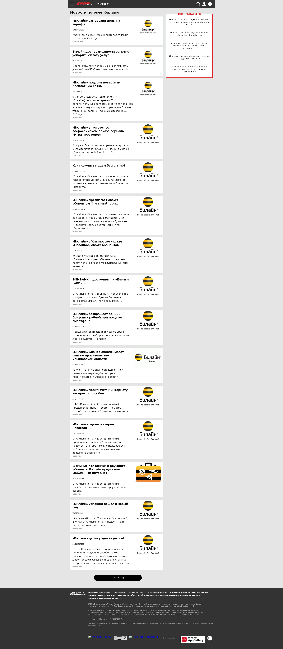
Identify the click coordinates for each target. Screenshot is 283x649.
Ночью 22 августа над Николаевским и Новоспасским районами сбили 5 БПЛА (189, 22)
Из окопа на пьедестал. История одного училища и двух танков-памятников (189, 69)
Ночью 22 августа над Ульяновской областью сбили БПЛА (189, 33)
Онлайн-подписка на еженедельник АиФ (189, 592)
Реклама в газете (137, 592)
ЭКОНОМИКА (78, 42)
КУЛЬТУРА (77, 156)
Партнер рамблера (170, 638)
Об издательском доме (99, 592)
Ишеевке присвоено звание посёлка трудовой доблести (189, 57)
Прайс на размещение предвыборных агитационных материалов (169, 595)
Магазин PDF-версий (157, 592)
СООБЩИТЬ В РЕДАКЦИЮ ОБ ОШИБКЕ (104, 598)
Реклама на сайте (126, 595)
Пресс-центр (119, 592)
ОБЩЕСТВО (77, 73)
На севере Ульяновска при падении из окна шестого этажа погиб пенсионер (189, 45)
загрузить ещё (118, 578)
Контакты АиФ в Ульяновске (101, 595)
